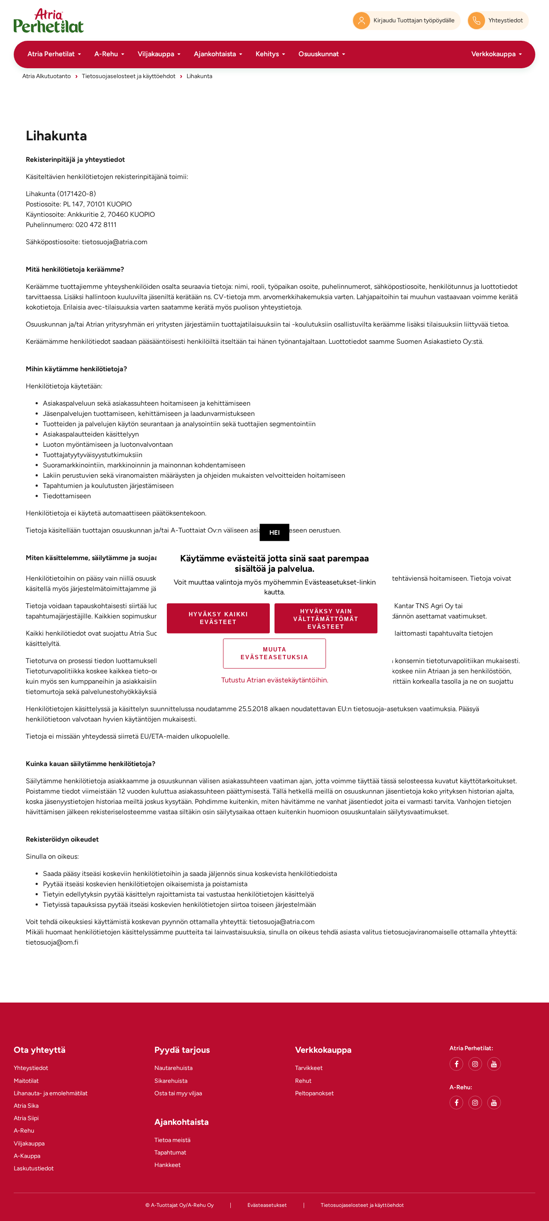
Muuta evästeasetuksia (274, 653)
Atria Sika (26, 1105)
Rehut (303, 1081)
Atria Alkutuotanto (46, 76)
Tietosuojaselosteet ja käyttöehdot (128, 76)
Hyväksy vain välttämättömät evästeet (326, 619)
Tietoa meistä (172, 1140)
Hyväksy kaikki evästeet (218, 618)
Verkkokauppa (493, 54)
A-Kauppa (27, 1156)
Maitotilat (26, 1081)
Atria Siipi (26, 1118)
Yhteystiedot (31, 1068)
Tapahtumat (170, 1152)
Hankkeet (167, 1165)
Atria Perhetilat (51, 54)
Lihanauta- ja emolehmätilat (50, 1093)
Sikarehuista (170, 1081)
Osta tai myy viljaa (178, 1093)
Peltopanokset (314, 1093)
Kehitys (267, 54)
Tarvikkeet (309, 1068)
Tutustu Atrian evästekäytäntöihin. (274, 680)
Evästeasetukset (267, 1205)
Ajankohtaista (215, 54)
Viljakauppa (156, 54)
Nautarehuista (173, 1068)
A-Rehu (106, 54)
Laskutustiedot (34, 1168)
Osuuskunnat (319, 54)
